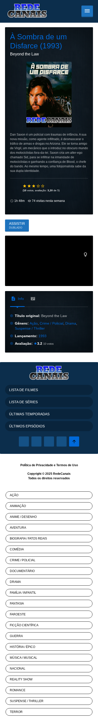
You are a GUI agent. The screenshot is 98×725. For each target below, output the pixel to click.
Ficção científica (24, 625)
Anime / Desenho (23, 517)
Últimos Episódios (27, 426)
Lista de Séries (23, 402)
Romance (17, 690)
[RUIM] (29, 186)
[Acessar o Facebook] (24, 441)
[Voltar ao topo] (74, 441)
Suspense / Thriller (30, 328)
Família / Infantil (23, 592)
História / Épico (22, 647)
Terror (16, 712)
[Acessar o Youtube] (62, 441)
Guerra (16, 636)
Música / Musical (23, 657)
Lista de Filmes (23, 390)
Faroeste (18, 614)
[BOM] (34, 186)
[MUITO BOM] (38, 186)
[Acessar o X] (36, 441)
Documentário (22, 571)
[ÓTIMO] (43, 186)
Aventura (18, 527)
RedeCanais (62, 474)
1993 (42, 336)
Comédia (17, 549)
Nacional (17, 668)
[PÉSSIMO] (25, 186)
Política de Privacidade (36, 465)
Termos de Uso (67, 465)
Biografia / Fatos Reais (28, 538)
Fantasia (17, 603)
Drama (70, 323)
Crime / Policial (51, 323)
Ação (34, 323)
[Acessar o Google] (49, 441)
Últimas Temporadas (29, 414)
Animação (18, 506)
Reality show (21, 679)
